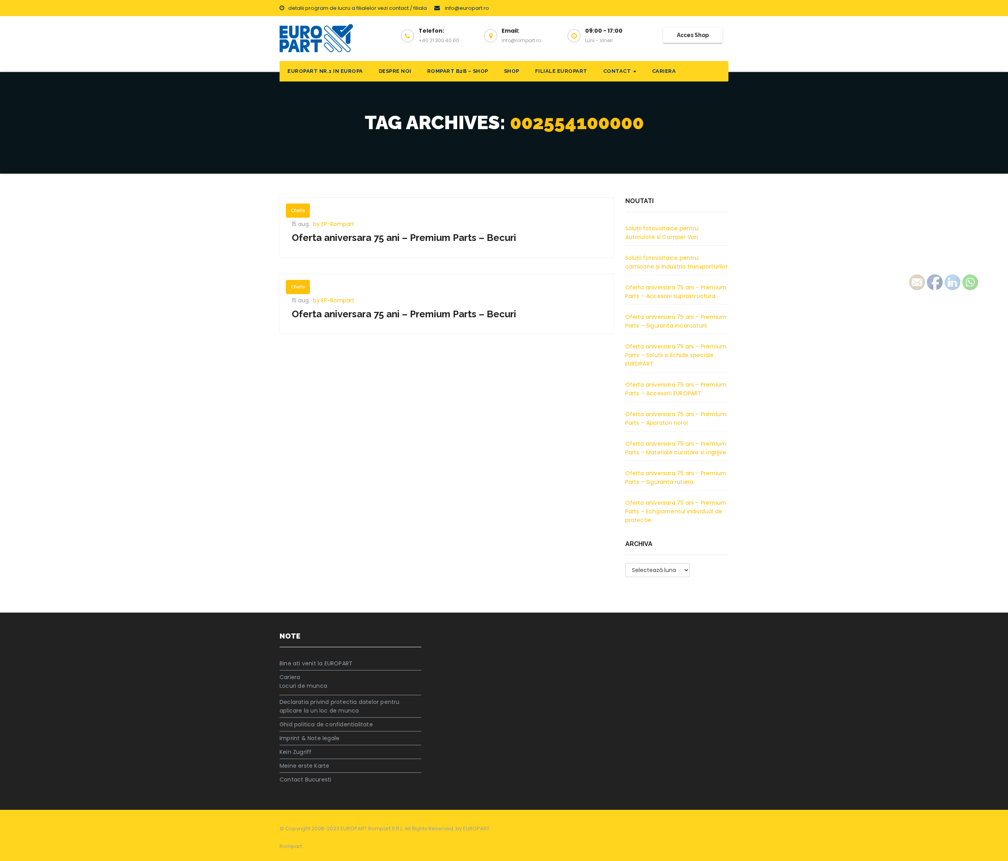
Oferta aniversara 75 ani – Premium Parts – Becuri (404, 237)
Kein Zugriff (295, 752)
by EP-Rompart (333, 224)
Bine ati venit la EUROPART (316, 663)
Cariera (664, 71)
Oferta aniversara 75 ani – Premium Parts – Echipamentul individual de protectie (676, 511)
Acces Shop (693, 35)
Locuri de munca (303, 686)
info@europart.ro (466, 8)
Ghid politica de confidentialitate (326, 724)
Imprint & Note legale (309, 738)
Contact (617, 71)
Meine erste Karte (304, 766)
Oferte (298, 210)
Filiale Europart (561, 71)
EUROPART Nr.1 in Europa (325, 71)
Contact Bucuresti (305, 779)
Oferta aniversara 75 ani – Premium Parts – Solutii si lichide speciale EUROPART (676, 355)
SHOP (511, 71)
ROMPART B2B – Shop (457, 71)
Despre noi (395, 71)
